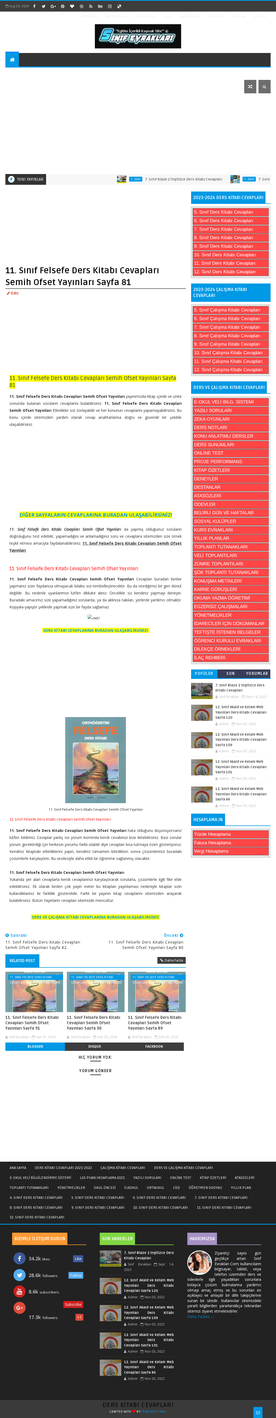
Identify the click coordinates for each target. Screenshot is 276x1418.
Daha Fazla (174, 960)
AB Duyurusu (117, 16)
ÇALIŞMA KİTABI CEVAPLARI (123, 1167)
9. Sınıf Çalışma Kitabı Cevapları (227, 344)
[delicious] (119, 6)
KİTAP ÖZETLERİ (212, 470)
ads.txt (260, 16)
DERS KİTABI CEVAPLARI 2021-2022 (63, 1167)
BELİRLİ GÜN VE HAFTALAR (224, 512)
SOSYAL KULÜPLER (215, 521)
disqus (94, 1046)
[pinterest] (62, 6)
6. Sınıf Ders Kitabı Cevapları (223, 220)
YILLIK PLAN (241, 1187)
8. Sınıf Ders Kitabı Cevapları (223, 237)
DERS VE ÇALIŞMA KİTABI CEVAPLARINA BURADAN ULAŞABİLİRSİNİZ (95, 917)
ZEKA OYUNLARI (212, 419)
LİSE (176, 1187)
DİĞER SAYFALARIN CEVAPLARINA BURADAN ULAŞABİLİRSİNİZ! (95, 515)
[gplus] (53, 6)
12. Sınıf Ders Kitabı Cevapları (225, 271)
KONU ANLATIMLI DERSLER (223, 436)
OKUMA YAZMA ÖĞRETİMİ (222, 598)
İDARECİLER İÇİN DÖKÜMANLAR (229, 623)
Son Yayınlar (230, 674)
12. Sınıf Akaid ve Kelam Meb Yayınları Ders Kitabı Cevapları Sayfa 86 (241, 794)
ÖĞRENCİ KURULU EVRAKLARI (227, 640)
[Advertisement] (139, 133)
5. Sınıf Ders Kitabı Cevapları (223, 212)
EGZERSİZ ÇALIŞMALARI (220, 606)
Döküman (18, 86)
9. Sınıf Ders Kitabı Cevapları (223, 246)
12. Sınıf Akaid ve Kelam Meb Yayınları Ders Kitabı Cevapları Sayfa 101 (241, 767)
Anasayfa (90, 16)
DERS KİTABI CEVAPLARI (138, 1405)
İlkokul (170, 73)
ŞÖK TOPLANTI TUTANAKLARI (226, 572)
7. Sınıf (116, 179)
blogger (35, 1046)
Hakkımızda (190, 16)
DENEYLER (206, 478)
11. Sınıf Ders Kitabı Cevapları (225, 263)
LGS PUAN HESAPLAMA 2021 (102, 1177)
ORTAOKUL (155, 1187)
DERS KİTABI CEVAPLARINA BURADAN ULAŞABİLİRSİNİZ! (95, 630)
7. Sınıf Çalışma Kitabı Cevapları (227, 327)
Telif (167, 16)
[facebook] (34, 6)
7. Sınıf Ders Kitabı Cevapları (223, 229)
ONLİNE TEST (208, 453)
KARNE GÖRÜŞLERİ (215, 589)
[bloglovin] (72, 6)
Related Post (22, 960)
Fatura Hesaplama (212, 842)
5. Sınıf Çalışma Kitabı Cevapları (227, 310)
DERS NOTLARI (210, 427)
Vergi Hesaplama (211, 851)
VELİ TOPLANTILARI (215, 555)
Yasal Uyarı (146, 16)
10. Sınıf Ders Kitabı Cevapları (225, 254)
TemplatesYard (154, 1412)
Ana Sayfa (18, 1167)
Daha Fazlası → (201, 1316)
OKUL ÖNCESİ (105, 1187)
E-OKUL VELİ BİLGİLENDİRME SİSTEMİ (40, 1177)
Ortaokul (199, 73)
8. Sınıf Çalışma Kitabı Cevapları (227, 335)
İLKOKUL (131, 1187)
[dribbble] (81, 6)
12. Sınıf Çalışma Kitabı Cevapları (228, 369)
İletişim (216, 16)
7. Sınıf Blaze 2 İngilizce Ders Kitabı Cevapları (163, 179)
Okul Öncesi (139, 73)
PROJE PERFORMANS (218, 461)
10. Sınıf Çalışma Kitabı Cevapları (228, 352)
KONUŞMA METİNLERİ (218, 581)
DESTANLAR (207, 487)
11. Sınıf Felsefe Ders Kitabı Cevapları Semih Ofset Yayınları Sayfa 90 (93, 1023)
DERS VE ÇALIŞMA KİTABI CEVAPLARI (183, 1167)
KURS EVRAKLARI (213, 530)
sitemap (238, 16)
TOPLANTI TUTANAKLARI (221, 547)
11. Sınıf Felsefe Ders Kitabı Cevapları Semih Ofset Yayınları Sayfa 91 (32, 1023)
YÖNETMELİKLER (213, 615)
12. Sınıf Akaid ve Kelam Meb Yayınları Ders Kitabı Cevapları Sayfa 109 (241, 739)
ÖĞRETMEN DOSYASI (205, 1187)
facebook (154, 1046)
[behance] (100, 6)
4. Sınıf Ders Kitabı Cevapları (36, 1197)
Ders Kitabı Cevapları (31, 73)
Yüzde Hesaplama (212, 834)
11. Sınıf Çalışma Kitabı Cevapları (228, 361)
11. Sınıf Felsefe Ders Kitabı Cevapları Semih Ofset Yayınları (35, 977)
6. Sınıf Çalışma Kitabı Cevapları (227, 318)
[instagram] (110, 6)
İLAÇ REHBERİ (209, 657)
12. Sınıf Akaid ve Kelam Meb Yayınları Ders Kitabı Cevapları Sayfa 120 (241, 712)
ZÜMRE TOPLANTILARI (218, 563)
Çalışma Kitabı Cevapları (90, 73)
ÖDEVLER (204, 504)
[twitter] (44, 6)
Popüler (204, 673)
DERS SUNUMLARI (214, 444)
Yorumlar (257, 673)
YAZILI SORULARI (213, 410)
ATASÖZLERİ (207, 495)
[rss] (91, 6)
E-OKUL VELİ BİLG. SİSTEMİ (224, 402)
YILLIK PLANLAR (211, 538)
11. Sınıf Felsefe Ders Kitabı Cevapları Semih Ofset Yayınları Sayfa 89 (154, 1023)
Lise (224, 73)
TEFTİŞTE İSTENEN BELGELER (227, 632)
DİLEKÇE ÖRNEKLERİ (217, 649)
